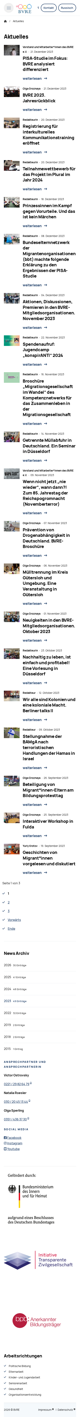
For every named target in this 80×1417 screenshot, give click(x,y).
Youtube (13, 1149)
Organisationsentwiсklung (25, 1394)
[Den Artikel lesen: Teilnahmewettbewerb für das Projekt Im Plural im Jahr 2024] (12, 165)
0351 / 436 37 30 (15, 1119)
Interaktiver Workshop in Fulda (48, 824)
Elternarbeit (16, 1371)
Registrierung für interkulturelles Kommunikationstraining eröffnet (48, 134)
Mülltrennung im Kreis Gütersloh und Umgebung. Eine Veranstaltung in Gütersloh (45, 583)
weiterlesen (32, 78)
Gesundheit (16, 1389)
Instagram (14, 1143)
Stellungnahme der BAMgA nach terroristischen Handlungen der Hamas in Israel (49, 748)
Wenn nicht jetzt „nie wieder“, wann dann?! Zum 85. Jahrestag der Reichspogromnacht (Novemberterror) (45, 493)
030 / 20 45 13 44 (16, 1102)
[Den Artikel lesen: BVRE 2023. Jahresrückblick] (12, 91)
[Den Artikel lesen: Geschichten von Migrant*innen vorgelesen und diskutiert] (12, 849)
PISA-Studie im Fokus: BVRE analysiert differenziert (45, 63)
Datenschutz (65, 1410)
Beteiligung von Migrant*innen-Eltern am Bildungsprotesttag (48, 790)
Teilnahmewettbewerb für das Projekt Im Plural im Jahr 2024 (49, 174)
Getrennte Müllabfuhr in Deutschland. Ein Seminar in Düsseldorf (49, 445)
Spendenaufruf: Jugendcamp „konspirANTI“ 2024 (43, 349)
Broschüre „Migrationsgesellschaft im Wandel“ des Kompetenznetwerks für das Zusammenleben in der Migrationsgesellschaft (48, 398)
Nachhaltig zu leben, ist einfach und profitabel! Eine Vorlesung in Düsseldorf (47, 665)
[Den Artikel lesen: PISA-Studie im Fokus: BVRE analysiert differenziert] (12, 50)
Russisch (67, 8)
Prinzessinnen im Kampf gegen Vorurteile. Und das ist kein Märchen (49, 211)
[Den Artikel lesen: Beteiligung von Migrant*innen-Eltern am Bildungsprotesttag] (12, 781)
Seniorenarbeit (18, 1383)
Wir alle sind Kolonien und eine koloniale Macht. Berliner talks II (49, 705)
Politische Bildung (20, 1366)
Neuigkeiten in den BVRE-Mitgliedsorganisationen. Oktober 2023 (49, 625)
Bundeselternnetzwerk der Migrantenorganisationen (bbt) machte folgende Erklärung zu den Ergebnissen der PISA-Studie (49, 259)
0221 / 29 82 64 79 (16, 1084)
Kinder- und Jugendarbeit (24, 1377)
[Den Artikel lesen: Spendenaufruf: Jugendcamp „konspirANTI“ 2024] (12, 340)
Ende (11, 929)
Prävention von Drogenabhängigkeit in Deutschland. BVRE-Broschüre (46, 538)
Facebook (14, 1138)
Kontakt (48, 8)
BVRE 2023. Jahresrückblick (39, 98)
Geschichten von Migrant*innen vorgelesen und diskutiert (49, 858)
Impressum (44, 1410)
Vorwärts (14, 920)
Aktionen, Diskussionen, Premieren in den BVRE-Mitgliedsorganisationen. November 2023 (49, 310)
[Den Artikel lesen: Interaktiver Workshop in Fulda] (12, 818)
